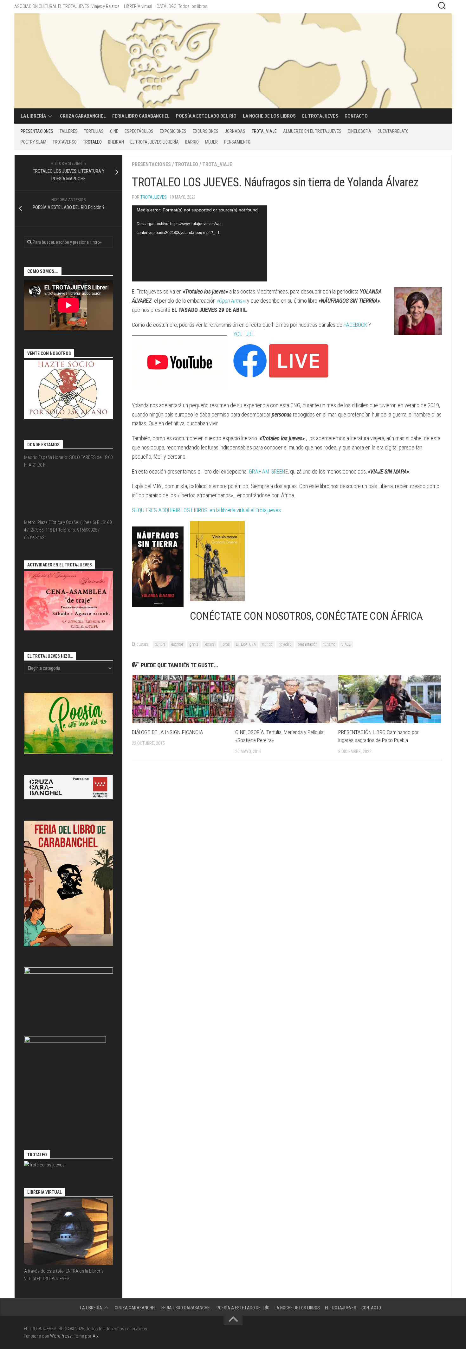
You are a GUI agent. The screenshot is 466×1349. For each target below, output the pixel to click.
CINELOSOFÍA (359, 131)
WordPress (61, 1336)
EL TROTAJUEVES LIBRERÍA (154, 142)
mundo (267, 644)
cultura (160, 644)
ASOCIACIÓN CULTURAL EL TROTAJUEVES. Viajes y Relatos (67, 6)
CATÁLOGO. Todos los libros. (182, 6)
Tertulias (94, 131)
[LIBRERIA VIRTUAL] (68, 1263)
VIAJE (346, 644)
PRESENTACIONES (37, 131)
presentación (307, 644)
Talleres (69, 131)
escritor (177, 644)
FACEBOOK (355, 324)
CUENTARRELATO (393, 131)
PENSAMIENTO (237, 142)
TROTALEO (92, 142)
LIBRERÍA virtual (138, 6)
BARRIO (192, 142)
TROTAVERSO (65, 142)
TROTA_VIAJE (264, 131)
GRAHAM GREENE (268, 471)
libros (225, 644)
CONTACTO (356, 116)
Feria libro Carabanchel (141, 116)
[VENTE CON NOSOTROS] (68, 417)
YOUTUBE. (244, 334)
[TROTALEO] (44, 1165)
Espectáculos (139, 131)
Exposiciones (173, 131)
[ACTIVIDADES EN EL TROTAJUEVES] (68, 629)
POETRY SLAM (33, 142)
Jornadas (235, 131)
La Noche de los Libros (269, 116)
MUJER (211, 142)
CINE (114, 131)
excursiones (205, 131)
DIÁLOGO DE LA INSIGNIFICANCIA (167, 732)
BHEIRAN (116, 142)
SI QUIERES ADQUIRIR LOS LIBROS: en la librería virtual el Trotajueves (206, 510)
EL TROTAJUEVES (320, 116)
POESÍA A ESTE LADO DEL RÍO (206, 116)
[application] (199, 243)
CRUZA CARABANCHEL (83, 116)
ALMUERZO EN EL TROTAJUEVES (312, 131)
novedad (285, 644)
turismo (329, 644)
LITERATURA (246, 644)
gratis (193, 644)
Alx (95, 1336)
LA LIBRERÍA (33, 116)
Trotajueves (153, 197)
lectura (209, 644)
